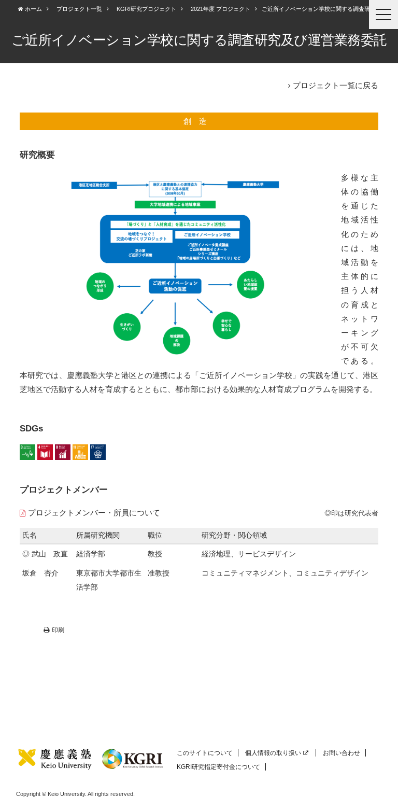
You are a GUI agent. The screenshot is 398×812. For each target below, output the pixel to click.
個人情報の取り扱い (273, 753)
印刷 (58, 630)
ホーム (32, 9)
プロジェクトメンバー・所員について (94, 512)
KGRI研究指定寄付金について (218, 767)
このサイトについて (205, 753)
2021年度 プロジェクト (220, 9)
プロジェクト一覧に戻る (335, 85)
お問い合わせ (341, 753)
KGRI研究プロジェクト (146, 9)
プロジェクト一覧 (79, 9)
